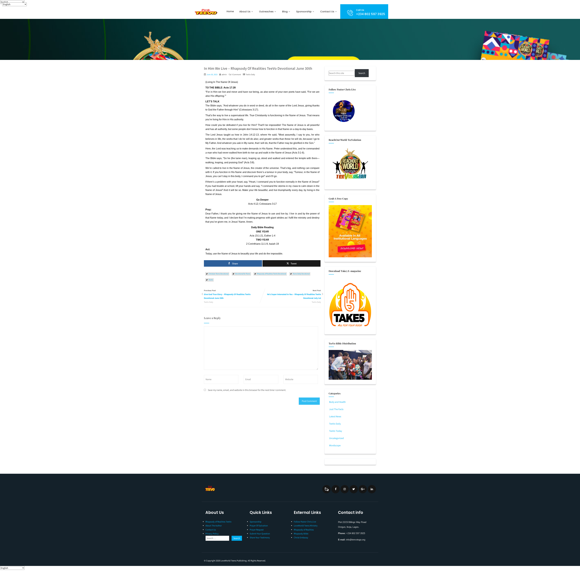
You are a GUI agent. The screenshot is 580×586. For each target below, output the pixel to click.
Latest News (335, 416)
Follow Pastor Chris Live (305, 521)
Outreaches (266, 11)
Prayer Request (257, 529)
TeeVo (211, 280)
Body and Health (337, 402)
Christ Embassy (301, 537)
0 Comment (236, 74)
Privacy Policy (212, 533)
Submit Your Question (260, 533)
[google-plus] (363, 489)
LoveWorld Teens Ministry (305, 525)
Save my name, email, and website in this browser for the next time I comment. (247, 390)
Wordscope (335, 445)
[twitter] (354, 489)
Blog (285, 11)
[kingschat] (326, 489)
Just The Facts (336, 409)
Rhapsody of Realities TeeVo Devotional (271, 274)
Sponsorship (255, 521)
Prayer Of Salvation (259, 525)
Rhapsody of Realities (304, 529)
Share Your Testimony (260, 537)
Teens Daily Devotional (301, 274)
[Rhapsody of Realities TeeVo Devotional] (205, 12)
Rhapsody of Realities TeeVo (218, 521)
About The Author (213, 525)
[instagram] (344, 489)
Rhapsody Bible (301, 533)
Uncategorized (336, 438)
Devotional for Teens (242, 274)
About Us (244, 11)
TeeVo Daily (250, 74)
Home (230, 11)
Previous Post (227, 294)
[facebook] (335, 489)
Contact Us (327, 11)
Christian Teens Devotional (219, 274)
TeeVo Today (335, 431)
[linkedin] (372, 489)
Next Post (294, 294)
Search (361, 73)
